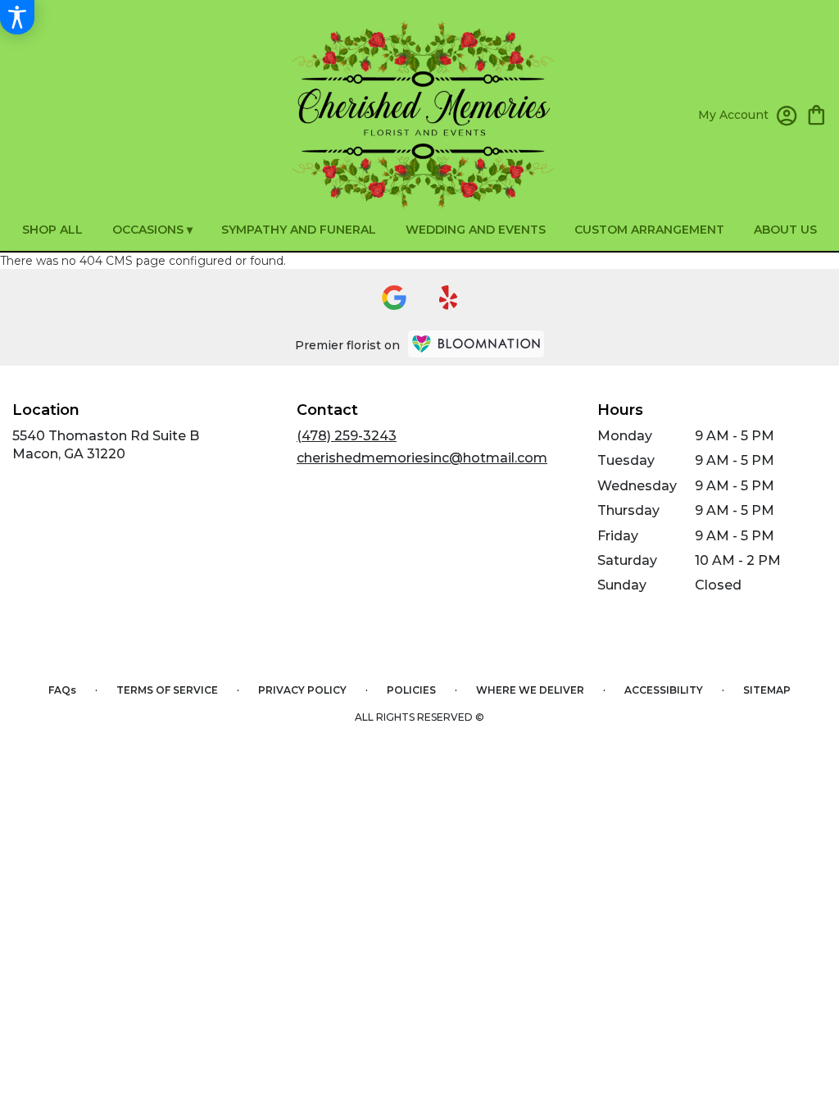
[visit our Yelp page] (448, 297)
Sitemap (767, 690)
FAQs (62, 690)
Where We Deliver (530, 690)
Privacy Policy (302, 690)
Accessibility (663, 690)
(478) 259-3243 (347, 436)
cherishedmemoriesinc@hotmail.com (422, 458)
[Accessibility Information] (17, 17)
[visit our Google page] (394, 297)
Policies (411, 690)
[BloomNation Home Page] (476, 343)
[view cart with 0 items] (816, 113)
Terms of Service (167, 690)
